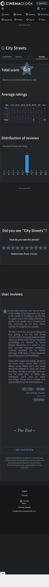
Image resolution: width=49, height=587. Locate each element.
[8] (36, 248)
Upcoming (8, 20)
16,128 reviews (39, 400)
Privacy (26, 501)
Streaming (44, 14)
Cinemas (32, 14)
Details (19, 57)
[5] (22, 248)
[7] (31, 248)
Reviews (42, 57)
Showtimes (7, 57)
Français (24, 495)
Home (6, 14)
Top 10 (31, 20)
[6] (26, 248)
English (24, 491)
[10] (45, 248)
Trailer (30, 57)
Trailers (20, 20)
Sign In (43, 8)
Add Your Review (24, 449)
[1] (4, 248)
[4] (17, 248)
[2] (8, 248)
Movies (19, 14)
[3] (13, 248)
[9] (40, 248)
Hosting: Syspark (24, 507)
